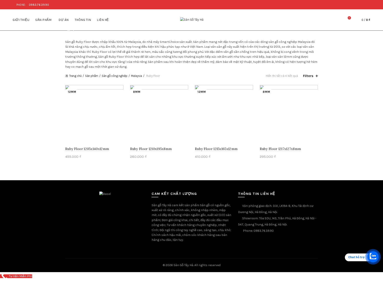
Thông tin (83, 20)
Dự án (64, 20)
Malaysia (136, 75)
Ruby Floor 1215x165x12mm (216, 149)
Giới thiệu (21, 20)
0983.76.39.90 (39, 4)
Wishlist (349, 18)
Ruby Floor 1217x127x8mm (280, 149)
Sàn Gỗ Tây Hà (183, 265)
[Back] (70, 30)
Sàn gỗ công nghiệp (114, 75)
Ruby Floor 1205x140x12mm (87, 149)
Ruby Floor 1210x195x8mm (151, 149)
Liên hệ (103, 20)
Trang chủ (75, 75)
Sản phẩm (43, 20)
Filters (308, 76)
